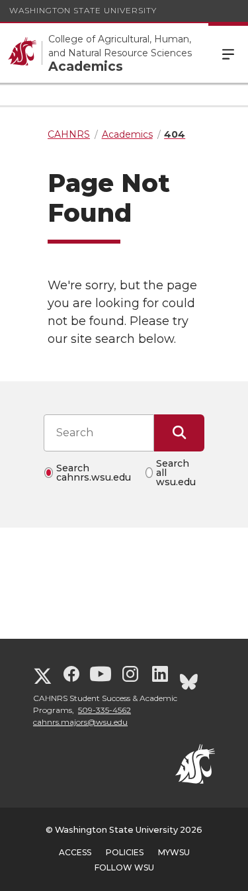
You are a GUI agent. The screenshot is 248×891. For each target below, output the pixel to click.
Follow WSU (124, 867)
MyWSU (174, 852)
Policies (125, 852)
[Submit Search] (179, 432)
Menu (228, 53)
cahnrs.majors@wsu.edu (80, 722)
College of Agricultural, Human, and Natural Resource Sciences (120, 46)
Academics (85, 66)
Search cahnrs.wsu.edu (93, 472)
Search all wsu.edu (176, 473)
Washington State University (83, 10)
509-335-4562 (104, 710)
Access (75, 852)
